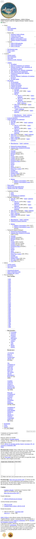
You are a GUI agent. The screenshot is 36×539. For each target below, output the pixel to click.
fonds (28, 91)
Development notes (12, 49)
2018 (9, 291)
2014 (9, 297)
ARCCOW (17, 107)
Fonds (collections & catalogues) (19, 88)
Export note (4, 461)
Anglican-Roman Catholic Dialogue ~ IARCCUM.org (15, 19)
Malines (13, 179)
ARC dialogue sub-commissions (19, 71)
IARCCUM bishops (16, 44)
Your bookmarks (11, 28)
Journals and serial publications (15, 186)
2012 (9, 300)
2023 (9, 283)
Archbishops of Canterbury (18, 195)
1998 (9, 321)
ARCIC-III (20, 101)
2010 (9, 303)
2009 (9, 304)
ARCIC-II (20, 98)
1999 (9, 319)
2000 (9, 318)
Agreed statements (15, 83)
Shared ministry (13, 346)
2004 (9, 312)
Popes (12, 194)
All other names (15, 79)
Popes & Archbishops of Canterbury (20, 65)
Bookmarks (7, 423)
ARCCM (16, 104)
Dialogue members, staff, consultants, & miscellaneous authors (21, 67)
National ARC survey (13, 273)
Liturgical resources (13, 334)
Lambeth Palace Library (17, 37)
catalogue (16, 92)
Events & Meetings (12, 118)
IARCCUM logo (15, 46)
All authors (14, 64)
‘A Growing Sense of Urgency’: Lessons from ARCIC (10, 355)
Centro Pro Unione (16, 36)
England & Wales (15, 161)
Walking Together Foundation (19, 40)
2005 (9, 310)
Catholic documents (16, 86)
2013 (9, 298)
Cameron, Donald (8, 490)
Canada (13, 157)
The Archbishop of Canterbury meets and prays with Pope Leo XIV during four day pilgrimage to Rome (11, 369)
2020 (9, 288)
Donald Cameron (14, 439)
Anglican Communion (19, 520)
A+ (8, 428)
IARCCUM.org (5, 517)
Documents (10, 80)
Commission (13, 525)
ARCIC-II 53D (8, 504)
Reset (11, 428)
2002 (9, 315)
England (13, 159)
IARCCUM (17, 110)
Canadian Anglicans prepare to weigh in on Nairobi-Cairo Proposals (11, 384)
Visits (12, 192)
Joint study (12, 343)
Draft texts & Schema (16, 499)
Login (9, 52)
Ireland (12, 164)
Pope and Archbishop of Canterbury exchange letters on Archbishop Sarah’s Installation (11, 398)
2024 (9, 282)
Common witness (13, 340)
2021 (9, 286)
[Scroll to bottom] (3, 1)
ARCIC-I (19, 95)
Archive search (11, 55)
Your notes (10, 30)
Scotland (13, 170)
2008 (9, 306)
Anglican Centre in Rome (17, 34)
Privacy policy (11, 50)
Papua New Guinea (16, 168)
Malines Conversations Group (19, 39)
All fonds (16, 89)
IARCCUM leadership (17, 43)
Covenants (13, 332)
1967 (9, 325)
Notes (5, 425)
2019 (9, 289)
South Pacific (14, 171)
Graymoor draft (19, 511)
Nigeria (13, 167)
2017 (9, 292)
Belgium (13, 154)
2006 (9, 309)
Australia (13, 151)
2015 (9, 295)
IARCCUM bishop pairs (13, 272)
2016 (9, 294)
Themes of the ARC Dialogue (15, 188)
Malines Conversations (20, 180)
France (12, 162)
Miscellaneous (18, 115)
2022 (9, 285)
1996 (9, 324)
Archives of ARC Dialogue (14, 59)
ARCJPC (16, 91)
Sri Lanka (13, 174)
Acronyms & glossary (13, 270)
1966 (9, 327)
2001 (9, 316)
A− (5, 428)
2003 (9, 313)
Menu (4, 22)
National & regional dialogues (22, 116)
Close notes (18, 461)
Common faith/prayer (14, 337)
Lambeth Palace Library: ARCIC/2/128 (14, 506)
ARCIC (16, 94)
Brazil (12, 155)
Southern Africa (15, 173)
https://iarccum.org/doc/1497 (17, 479)
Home (9, 27)
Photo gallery (10, 185)
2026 (9, 279)
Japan (12, 165)
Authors (9, 62)
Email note (10, 461)
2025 (9, 280)
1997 (9, 322)
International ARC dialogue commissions (21, 70)
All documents (14, 82)
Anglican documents (16, 85)
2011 (9, 301)
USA (12, 176)
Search (6, 426)
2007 (9, 307)
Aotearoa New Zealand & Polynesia (20, 148)
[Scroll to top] (1, 1)
